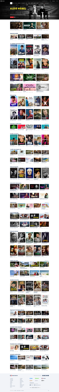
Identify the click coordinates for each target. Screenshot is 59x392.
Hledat (50, 1)
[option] (33, 387)
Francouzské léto (14, 212)
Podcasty (11, 382)
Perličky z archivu (14, 363)
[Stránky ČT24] (31, 378)
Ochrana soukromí (19, 390)
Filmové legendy (14, 166)
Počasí (11, 383)
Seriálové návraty (14, 280)
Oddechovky (13, 202)
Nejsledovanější (14, 33)
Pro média (21, 378)
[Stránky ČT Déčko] (31, 380)
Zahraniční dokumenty (15, 183)
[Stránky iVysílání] (44, 378)
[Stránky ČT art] (36, 380)
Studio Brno (21, 380)
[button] (16, 25)
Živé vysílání (11, 379)
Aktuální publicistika (15, 354)
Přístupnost (22, 390)
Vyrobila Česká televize (16, 327)
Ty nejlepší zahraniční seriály (17, 43)
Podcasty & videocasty (15, 123)
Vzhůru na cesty (14, 260)
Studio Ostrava (21, 381)
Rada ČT (21, 382)
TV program (11, 378)
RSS (48, 390)
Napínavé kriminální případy (17, 310)
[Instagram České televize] (42, 375)
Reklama (21, 379)
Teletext (11, 381)
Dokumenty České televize (16, 72)
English (15, 390)
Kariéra (21, 383)
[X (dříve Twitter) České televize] (47, 375)
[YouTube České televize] (45, 375)
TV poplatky (11, 380)
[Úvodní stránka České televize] (14, 375)
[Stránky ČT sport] (37, 378)
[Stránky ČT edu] (43, 380)
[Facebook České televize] (44, 375)
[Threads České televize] (48, 375)
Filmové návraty (14, 231)
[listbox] (36, 387)
